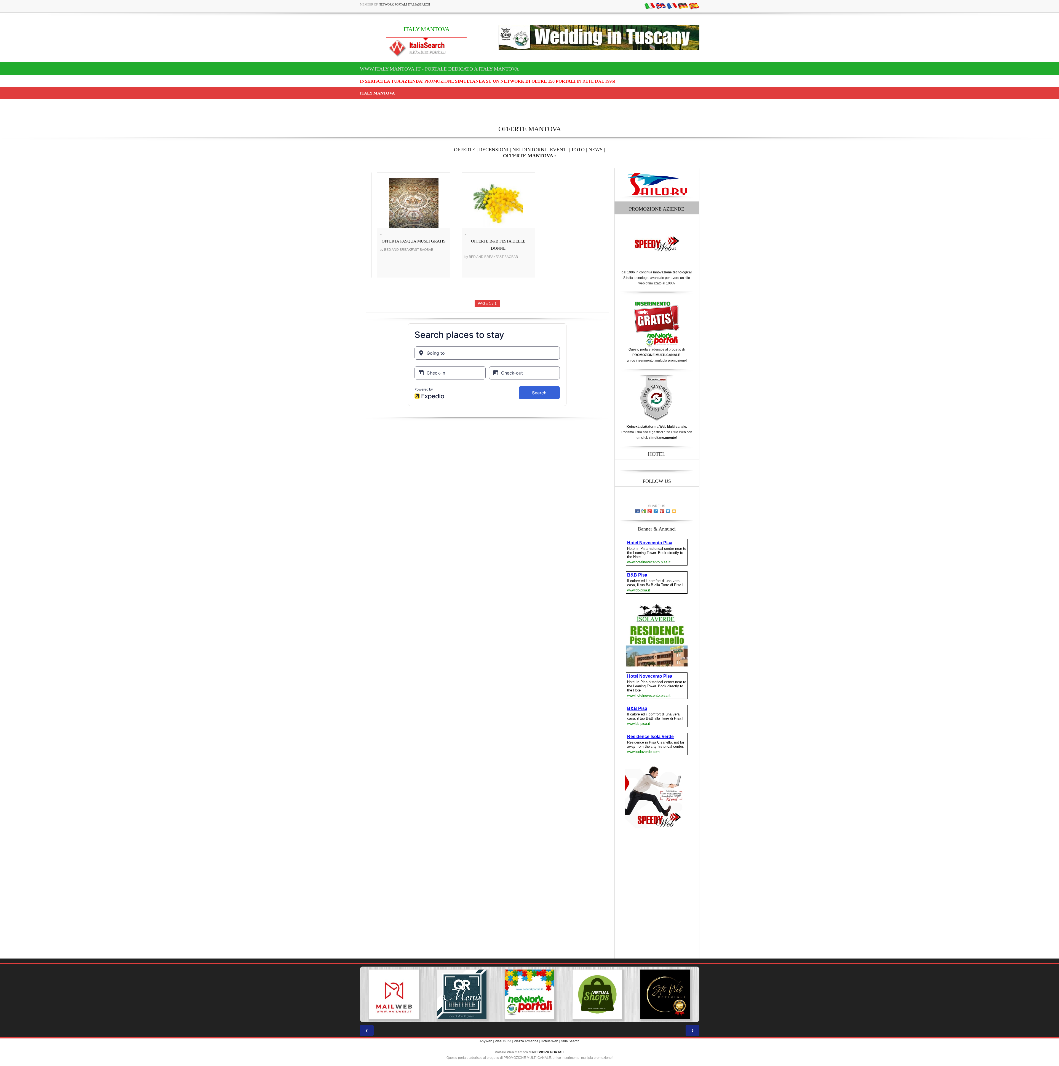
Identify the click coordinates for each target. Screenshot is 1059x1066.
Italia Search (570, 1041)
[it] (649, 5)
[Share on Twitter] (668, 511)
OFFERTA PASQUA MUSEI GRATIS (413, 241)
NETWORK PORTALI (548, 1052)
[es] (693, 5)
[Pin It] (662, 511)
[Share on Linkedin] (656, 511)
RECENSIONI (494, 149)
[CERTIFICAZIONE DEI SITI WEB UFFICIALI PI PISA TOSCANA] (597, 994)
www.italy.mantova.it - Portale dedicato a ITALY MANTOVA (439, 69)
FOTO (578, 149)
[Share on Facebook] (637, 511)
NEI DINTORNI (529, 149)
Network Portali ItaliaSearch (404, 4)
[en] (660, 5)
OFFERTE (464, 149)
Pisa (498, 1041)
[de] (682, 5)
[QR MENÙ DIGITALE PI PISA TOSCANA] (394, 994)
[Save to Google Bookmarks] (643, 511)
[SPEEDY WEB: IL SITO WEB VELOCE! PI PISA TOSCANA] (665, 994)
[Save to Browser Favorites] (674, 511)
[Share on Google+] (650, 511)
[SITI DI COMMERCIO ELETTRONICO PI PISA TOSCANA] (529, 994)
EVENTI (559, 149)
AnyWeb (486, 1041)
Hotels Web (549, 1041)
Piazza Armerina (526, 1041)
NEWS (596, 149)
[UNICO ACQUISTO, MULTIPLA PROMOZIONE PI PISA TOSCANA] (461, 994)
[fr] (671, 5)
